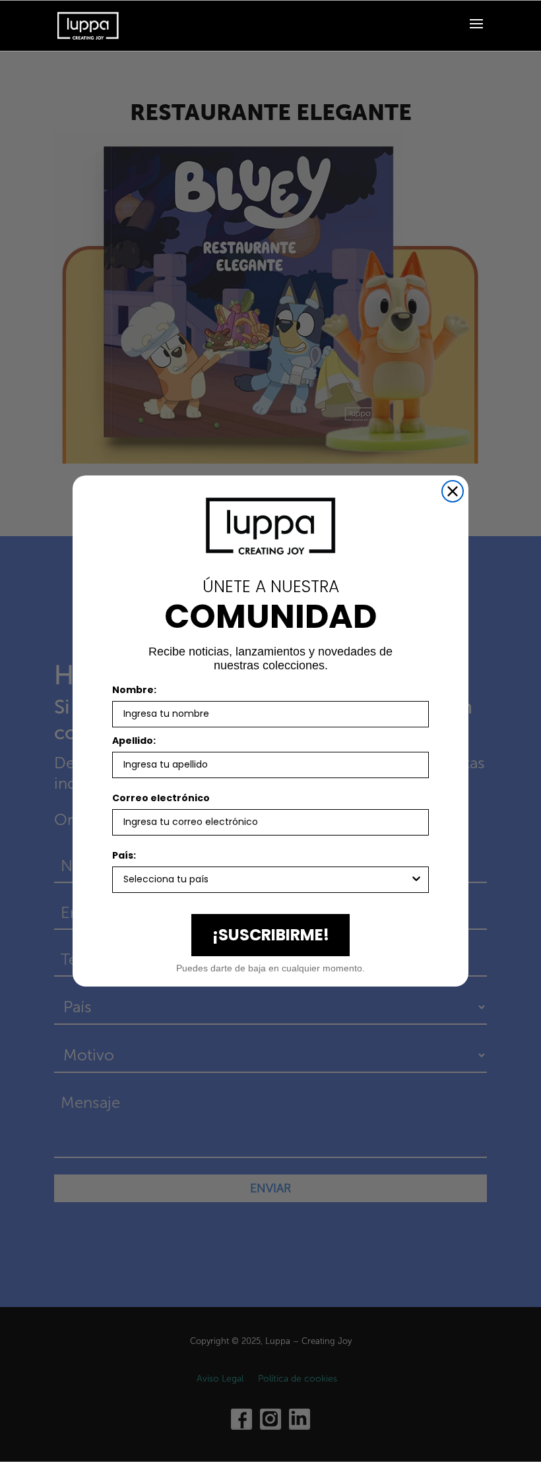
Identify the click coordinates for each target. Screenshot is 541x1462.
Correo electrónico (161, 798)
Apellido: (134, 740)
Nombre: (134, 689)
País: (124, 855)
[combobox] (266, 879)
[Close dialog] (452, 491)
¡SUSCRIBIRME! (270, 935)
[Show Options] (416, 879)
